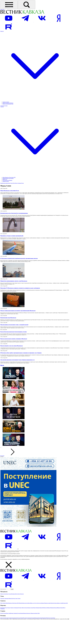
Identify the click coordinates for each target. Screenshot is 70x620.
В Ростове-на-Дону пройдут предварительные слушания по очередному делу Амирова (21, 352)
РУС (1, 9)
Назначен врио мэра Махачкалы (8, 317)
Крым (54, 617)
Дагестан (18, 617)
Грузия (18, 613)
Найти (12, 589)
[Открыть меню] (9, 4)
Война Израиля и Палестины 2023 (9, 177)
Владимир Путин (3, 607)
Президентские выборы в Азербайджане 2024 (59, 603)
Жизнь (10, 598)
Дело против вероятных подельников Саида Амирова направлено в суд (17, 359)
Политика (2, 598)
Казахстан (29, 613)
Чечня (21, 617)
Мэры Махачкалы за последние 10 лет (9, 190)
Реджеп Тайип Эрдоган (23, 607)
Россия (1, 613)
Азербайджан (11, 613)
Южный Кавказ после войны (8, 178)
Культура (13, 598)
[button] (35, 565)
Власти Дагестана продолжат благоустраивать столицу (13, 331)
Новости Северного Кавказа (8, 102)
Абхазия (21, 613)
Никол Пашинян (36, 607)
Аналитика (2, 105)
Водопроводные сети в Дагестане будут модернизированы (14, 213)
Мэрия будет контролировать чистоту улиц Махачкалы (13, 281)
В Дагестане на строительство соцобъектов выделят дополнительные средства (19, 258)
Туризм (19, 598)
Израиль (25, 613)
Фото (14, 183)
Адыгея (51, 617)
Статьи (6, 105)
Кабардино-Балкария (38, 617)
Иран (7, 613)
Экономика (6, 598)
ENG (3, 9)
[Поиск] (26, 4)
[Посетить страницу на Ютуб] (8, 21)
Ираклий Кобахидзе (43, 607)
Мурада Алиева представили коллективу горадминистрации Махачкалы (17, 310)
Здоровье (19, 183)
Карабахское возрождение (5, 183)
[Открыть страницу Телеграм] (25, 21)
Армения (15, 613)
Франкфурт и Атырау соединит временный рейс (11, 235)
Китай (36, 613)
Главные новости (6, 101)
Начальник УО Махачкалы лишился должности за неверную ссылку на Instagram (20, 288)
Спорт (11, 183)
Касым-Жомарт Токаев (58, 607)
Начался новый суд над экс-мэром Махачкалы (11, 345)
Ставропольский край (12, 617)
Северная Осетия (30, 617)
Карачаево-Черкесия (46, 617)
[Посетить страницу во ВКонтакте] (42, 21)
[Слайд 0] (0, 447)
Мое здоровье (3, 603)
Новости (2, 593)
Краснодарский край (4, 617)
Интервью (13, 593)
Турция (4, 613)
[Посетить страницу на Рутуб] (8, 30)
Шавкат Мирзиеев (50, 607)
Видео (16, 183)
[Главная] (22, 13)
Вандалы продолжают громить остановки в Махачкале (13, 338)
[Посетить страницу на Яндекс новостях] (58, 21)
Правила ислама (6, 181)
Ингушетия (25, 617)
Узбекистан (33, 613)
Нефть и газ (5, 179)
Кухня (22, 183)
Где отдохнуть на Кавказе (7, 180)
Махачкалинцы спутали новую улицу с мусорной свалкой (14, 324)
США (39, 613)
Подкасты (22, 593)
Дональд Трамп (10, 607)
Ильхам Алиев (30, 607)
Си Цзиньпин (15, 607)
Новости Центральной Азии (8, 103)
